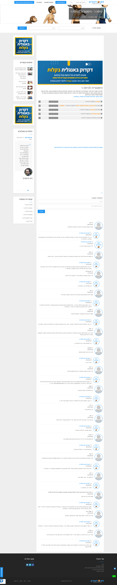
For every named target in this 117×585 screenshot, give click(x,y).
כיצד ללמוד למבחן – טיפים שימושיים (21, 92)
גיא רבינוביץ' (27, 178)
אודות (29, 581)
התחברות (39, 2)
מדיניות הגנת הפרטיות (98, 569)
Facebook (33, 565)
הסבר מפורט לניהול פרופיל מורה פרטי (94, 567)
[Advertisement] (70, 48)
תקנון (21, 581)
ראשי (100, 17)
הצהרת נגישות (100, 571)
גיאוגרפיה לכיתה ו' (27, 208)
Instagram (27, 565)
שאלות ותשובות (48, 2)
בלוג (103, 564)
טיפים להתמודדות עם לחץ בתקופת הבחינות (20, 68)
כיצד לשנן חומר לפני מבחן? (21, 87)
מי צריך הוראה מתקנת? (22, 82)
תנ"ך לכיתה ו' (29, 221)
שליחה (41, 211)
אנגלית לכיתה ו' (28, 204)
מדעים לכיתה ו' (28, 211)
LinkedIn (30, 565)
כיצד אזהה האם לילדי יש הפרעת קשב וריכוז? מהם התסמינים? (20, 75)
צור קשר (16, 581)
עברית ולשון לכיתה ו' (27, 218)
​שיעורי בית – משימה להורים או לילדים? (21, 97)
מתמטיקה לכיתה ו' (27, 214)
